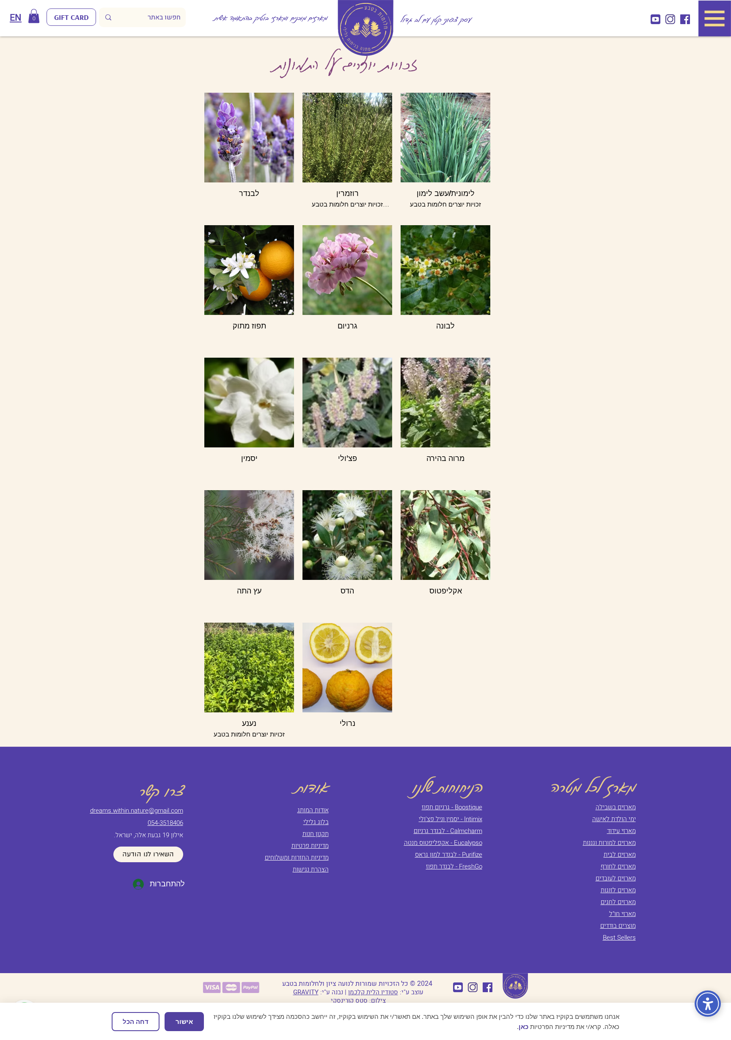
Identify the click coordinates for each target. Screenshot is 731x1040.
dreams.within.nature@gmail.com (136, 810)
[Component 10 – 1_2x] (670, 19)
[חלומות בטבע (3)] (655, 19)
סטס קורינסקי (349, 1000)
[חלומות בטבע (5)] (685, 19)
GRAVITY (306, 992)
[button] (34, 16)
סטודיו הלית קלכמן (373, 992)
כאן (523, 1026)
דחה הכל (135, 1021)
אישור (184, 1021)
